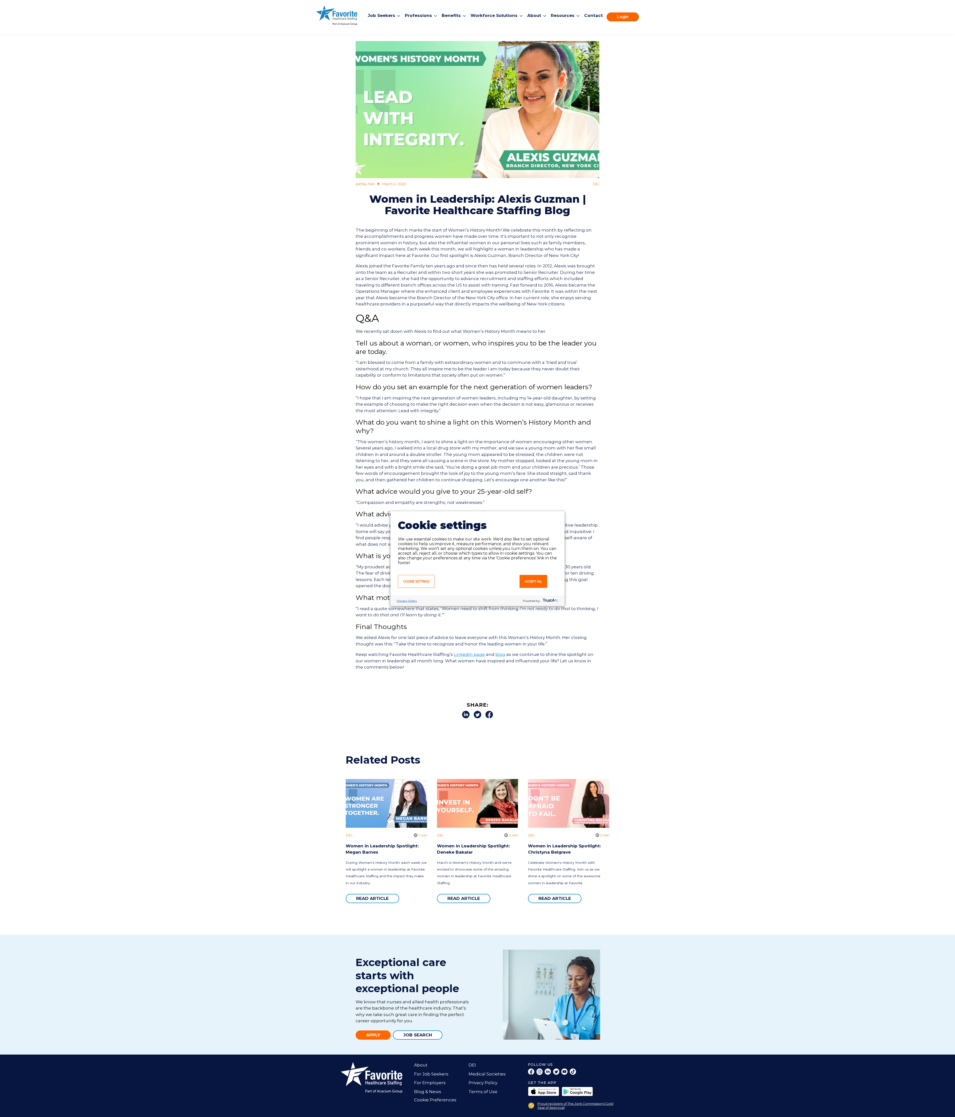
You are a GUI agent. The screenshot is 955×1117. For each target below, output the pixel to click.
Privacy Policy (407, 600)
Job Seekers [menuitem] (381, 15)
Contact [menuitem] (593, 15)
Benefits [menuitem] (451, 15)
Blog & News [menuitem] (427, 1091)
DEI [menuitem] (472, 1065)
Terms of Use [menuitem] (483, 1091)
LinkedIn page (469, 654)
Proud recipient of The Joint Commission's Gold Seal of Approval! (575, 1106)
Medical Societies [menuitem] (487, 1073)
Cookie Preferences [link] (435, 1099)
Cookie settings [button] (416, 581)
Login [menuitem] (622, 16)
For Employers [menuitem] (430, 1082)
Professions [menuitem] (418, 15)
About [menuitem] (534, 15)
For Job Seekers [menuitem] (431, 1073)
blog (500, 654)
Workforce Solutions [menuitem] (494, 15)
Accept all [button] (533, 581)
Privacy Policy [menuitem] (483, 1082)
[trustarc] (550, 600)
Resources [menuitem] (562, 15)
